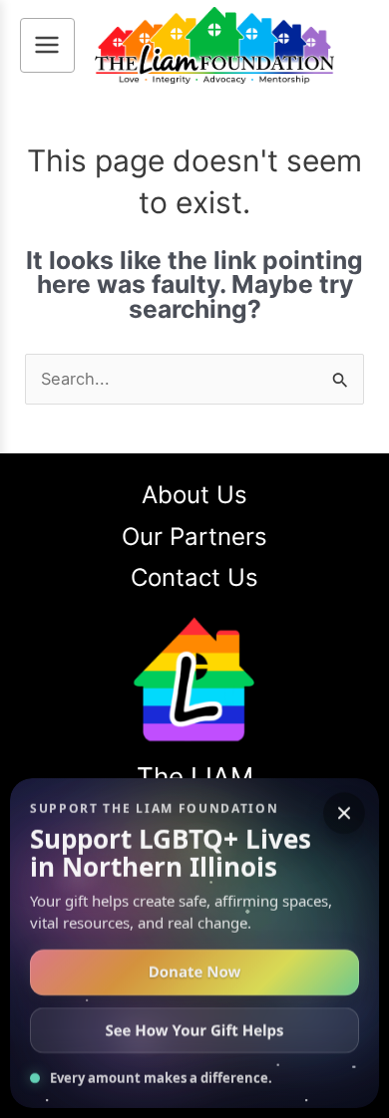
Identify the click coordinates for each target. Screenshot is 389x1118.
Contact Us (194, 577)
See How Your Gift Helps (194, 1030)
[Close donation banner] (344, 813)
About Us (194, 494)
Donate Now (195, 972)
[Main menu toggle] (47, 45)
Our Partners (194, 536)
